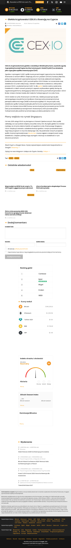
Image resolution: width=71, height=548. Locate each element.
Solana (43, 519)
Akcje (32, 170)
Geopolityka (45, 531)
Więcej (22, 386)
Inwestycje (36, 531)
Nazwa (7, 242)
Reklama (9, 539)
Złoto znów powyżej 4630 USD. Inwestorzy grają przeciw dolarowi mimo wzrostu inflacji (18, 213)
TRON (63, 519)
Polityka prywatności (52, 539)
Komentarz (9, 227)
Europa (23, 533)
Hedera (25, 523)
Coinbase (42, 274)
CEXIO (11, 158)
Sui (62, 521)
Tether (30, 519)
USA (22, 530)
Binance (49, 525)
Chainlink (33, 521)
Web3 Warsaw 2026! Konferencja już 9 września (33, 452)
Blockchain (16, 530)
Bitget (41, 284)
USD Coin (50, 519)
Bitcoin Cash (41, 521)
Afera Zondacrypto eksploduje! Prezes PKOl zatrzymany (51, 187)
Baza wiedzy (21, 539)
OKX (15, 527)
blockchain (32, 133)
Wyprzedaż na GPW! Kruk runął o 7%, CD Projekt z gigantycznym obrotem (21, 2)
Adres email (40, 242)
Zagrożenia (16, 533)
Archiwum (61, 539)
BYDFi (43, 525)
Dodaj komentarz (14, 257)
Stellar (49, 521)
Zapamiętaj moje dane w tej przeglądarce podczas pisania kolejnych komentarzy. (34, 252)
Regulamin (42, 539)
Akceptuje (18, 249)
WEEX (41, 295)
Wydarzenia (26, 442)
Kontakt (35, 539)
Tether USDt (28, 320)
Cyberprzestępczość (58, 530)
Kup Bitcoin (39, 2)
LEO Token (18, 523)
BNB (41, 8)
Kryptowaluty (61, 170)
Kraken (41, 290)
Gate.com (56, 525)
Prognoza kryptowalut (57, 531)
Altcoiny (29, 531)
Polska (23, 531)
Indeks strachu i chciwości (31, 358)
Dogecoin (57, 519)
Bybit (40, 279)
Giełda (17, 158)
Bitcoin (12, 8)
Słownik (15, 539)
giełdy (40, 86)
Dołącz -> (46, 151)
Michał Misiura (17, 25)
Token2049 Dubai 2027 (25, 485)
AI (19, 531)
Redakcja (29, 539)
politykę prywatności (21, 249)
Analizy (15, 531)
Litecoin (39, 523)
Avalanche (32, 523)
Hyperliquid (25, 521)
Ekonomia (31, 195)
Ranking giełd (26, 268)
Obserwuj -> (15, 148)
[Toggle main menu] (65, 2)
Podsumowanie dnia (44, 530)
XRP (57, 8)
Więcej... (22, 424)
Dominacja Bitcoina (28, 413)
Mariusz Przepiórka (33, 23)
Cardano (17, 521)
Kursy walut (26, 301)
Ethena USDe (56, 521)
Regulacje (28, 530)
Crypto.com (63, 525)
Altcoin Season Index (29, 395)
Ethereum (28, 8)
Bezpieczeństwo (32, 533)
